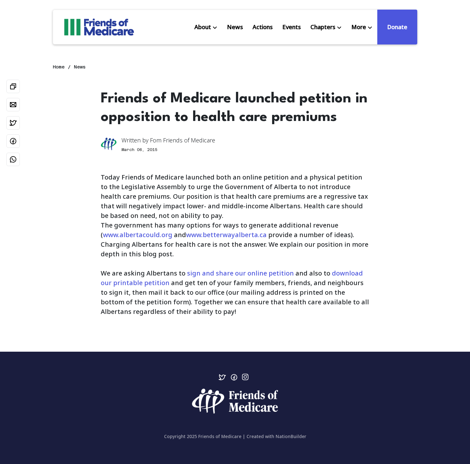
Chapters (322, 27)
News (235, 27)
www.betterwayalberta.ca (226, 234)
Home (59, 66)
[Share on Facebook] (13, 141)
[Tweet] (13, 123)
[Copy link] (13, 86)
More (358, 27)
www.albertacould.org (137, 234)
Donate (397, 27)
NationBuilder (291, 436)
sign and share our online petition (240, 273)
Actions (263, 27)
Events (291, 27)
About (202, 27)
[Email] (13, 104)
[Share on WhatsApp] (13, 159)
